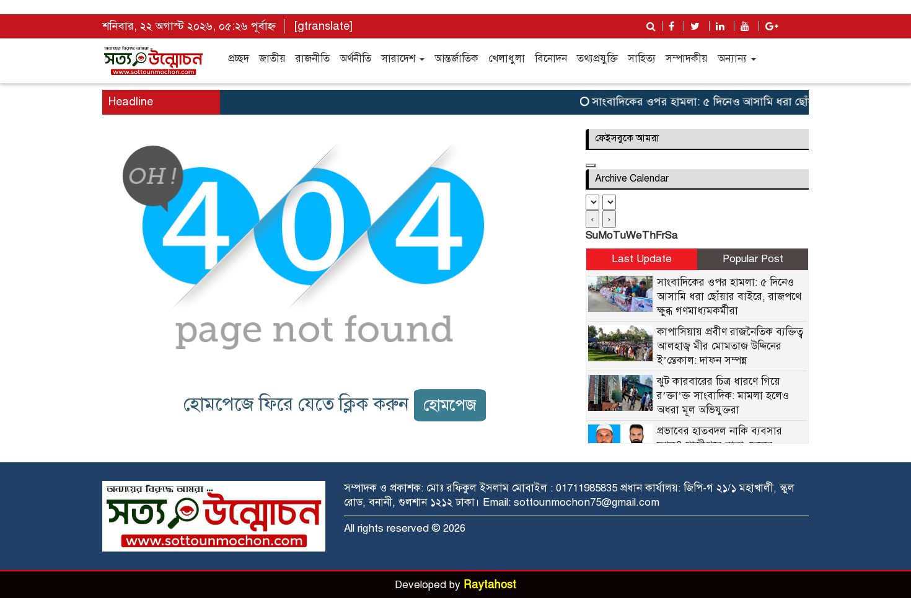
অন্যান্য (734, 58)
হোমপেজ (450, 405)
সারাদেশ (399, 58)
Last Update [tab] (642, 258)
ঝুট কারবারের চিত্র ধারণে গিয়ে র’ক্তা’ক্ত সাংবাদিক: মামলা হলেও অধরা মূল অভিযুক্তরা (723, 395)
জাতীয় (272, 58)
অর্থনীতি (355, 58)
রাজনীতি (313, 58)
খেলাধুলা (506, 58)
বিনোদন (551, 58)
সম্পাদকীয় (687, 58)
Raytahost (490, 584)
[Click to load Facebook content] (591, 165)
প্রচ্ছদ (238, 58)
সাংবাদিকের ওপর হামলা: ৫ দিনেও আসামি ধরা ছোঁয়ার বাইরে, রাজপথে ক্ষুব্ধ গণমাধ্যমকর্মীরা (729, 296)
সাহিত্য (642, 58)
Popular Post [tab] (753, 258)
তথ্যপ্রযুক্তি (597, 58)
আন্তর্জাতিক (456, 58)
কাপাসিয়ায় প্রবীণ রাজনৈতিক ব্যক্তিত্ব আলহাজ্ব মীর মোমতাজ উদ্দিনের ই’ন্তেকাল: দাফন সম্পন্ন (730, 346)
